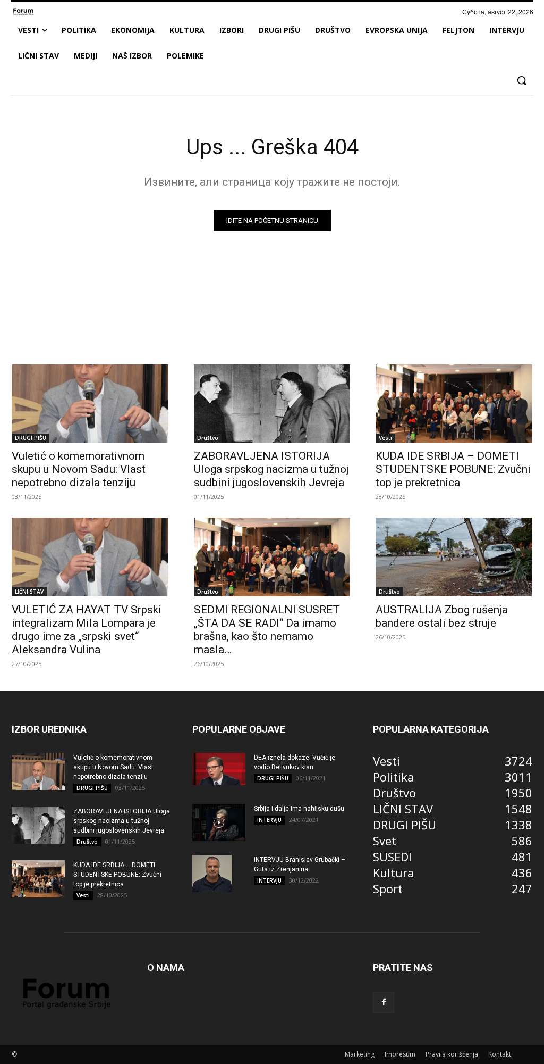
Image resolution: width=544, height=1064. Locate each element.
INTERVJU (269, 820)
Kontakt (499, 1054)
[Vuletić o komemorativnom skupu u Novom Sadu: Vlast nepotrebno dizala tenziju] (90, 403)
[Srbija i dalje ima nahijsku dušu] (218, 822)
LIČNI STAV (29, 591)
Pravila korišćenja (452, 1054)
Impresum (400, 1054)
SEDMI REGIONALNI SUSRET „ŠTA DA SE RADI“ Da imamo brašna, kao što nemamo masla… (267, 629)
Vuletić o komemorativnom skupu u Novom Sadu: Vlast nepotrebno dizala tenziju (79, 469)
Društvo (207, 438)
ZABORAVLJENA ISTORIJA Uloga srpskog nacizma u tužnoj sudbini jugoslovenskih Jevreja (271, 469)
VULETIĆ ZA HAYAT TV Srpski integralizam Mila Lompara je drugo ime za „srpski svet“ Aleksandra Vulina (87, 629)
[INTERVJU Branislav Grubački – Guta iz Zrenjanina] (212, 873)
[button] (521, 80)
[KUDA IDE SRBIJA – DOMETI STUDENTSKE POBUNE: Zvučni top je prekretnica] (454, 403)
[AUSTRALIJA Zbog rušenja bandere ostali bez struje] (454, 557)
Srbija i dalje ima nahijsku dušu (299, 808)
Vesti (385, 438)
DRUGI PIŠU (30, 438)
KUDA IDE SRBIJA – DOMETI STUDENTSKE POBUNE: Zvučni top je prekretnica (453, 469)
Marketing (360, 1054)
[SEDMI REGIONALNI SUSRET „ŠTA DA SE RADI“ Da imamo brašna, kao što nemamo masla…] (272, 557)
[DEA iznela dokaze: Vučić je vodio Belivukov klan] (218, 769)
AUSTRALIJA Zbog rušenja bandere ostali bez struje (442, 616)
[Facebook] (383, 1002)
